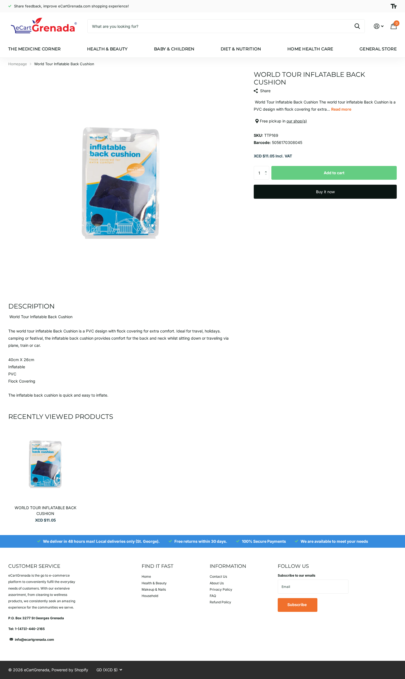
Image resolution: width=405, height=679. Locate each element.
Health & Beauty (107, 48)
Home (146, 576)
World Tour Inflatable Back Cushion (45, 510)
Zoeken (357, 26)
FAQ (213, 596)
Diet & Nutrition (241, 48)
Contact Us (218, 576)
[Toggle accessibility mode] (394, 6)
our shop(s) (297, 121)
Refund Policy (220, 602)
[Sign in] (379, 26)
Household (150, 596)
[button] (267, 168)
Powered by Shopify (70, 669)
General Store (378, 48)
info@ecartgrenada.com (34, 639)
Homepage (17, 64)
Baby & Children (174, 48)
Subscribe (297, 604)
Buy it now (325, 191)
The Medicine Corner (34, 48)
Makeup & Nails (154, 589)
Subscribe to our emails (296, 575)
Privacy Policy (221, 589)
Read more (341, 109)
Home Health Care (310, 48)
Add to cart (334, 172)
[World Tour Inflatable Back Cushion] (45, 464)
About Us (217, 583)
